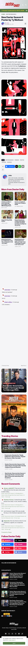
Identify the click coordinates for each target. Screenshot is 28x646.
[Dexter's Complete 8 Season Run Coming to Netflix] (21, 196)
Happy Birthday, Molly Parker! (6, 220)
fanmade (17, 160)
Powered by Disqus (6, 532)
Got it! (14, 643)
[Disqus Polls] (14, 268)
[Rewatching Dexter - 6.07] (7, 233)
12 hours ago (17, 518)
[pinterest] (19, 633)
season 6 (9, 162)
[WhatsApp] (19, 166)
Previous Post (5, 365)
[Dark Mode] (23, 5)
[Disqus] (14, 305)
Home (3, 14)
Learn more (11, 640)
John (10, 175)
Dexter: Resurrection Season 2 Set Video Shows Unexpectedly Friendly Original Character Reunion (15, 465)
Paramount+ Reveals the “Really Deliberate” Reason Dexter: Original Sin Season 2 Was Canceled (15, 456)
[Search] (26, 5)
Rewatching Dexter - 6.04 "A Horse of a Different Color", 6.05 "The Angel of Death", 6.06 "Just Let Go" (20, 242)
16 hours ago (7, 529)
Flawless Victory (9, 499)
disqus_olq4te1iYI (9, 488)
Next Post (23, 365)
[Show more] (2, 169)
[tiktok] (22, 633)
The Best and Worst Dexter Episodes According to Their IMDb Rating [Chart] (6, 203)
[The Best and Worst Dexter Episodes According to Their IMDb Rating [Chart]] (7, 196)
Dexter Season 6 (11, 14)
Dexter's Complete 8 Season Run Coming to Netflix (20, 203)
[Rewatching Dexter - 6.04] (21, 233)
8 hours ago (7, 508)
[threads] (15, 633)
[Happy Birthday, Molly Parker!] (7, 214)
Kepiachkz (7, 521)
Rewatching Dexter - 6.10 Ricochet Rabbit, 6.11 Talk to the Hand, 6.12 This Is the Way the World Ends (20, 222)
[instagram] (12, 633)
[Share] (25, 23)
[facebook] (5, 633)
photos (22, 160)
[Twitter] (16, 166)
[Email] (22, 166)
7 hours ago (7, 496)
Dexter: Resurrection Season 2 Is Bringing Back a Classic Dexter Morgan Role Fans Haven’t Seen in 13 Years (12, 495)
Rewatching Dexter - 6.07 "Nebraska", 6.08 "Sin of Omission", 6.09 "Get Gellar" (7, 241)
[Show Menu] (2, 4)
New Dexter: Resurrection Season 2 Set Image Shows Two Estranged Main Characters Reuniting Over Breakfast (15, 475)
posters (4, 162)
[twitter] (9, 633)
